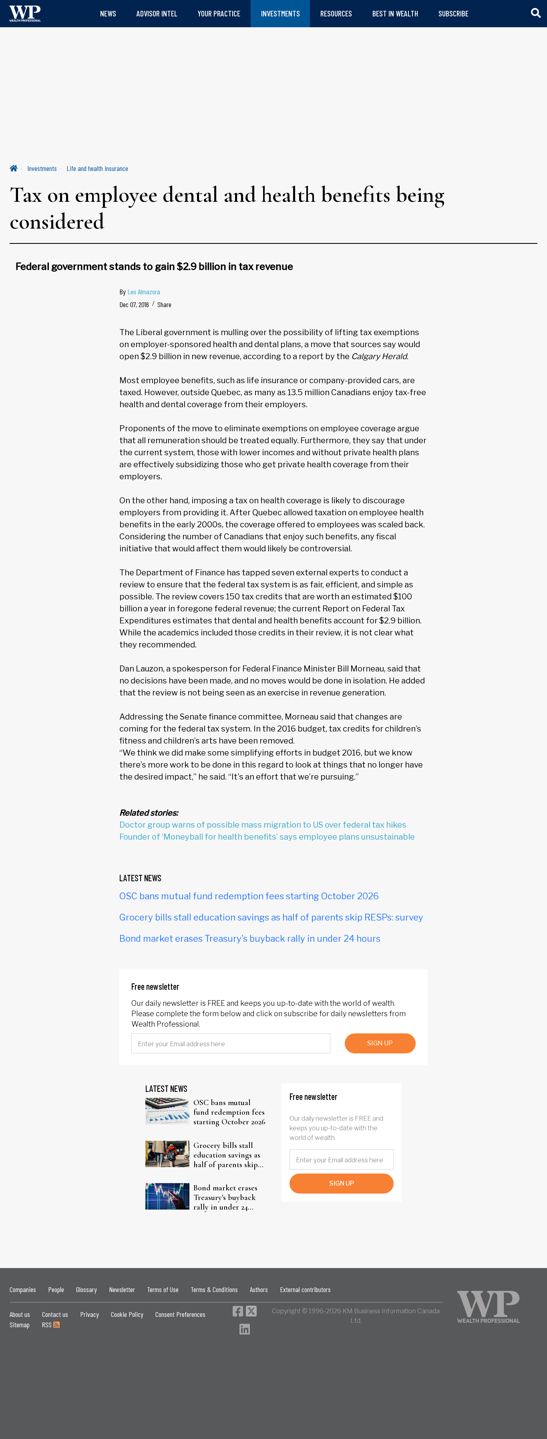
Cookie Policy (127, 1314)
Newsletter (122, 1289)
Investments (42, 168)
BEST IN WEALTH (395, 13)
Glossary (86, 1289)
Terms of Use (163, 1289)
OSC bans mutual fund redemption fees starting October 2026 (249, 896)
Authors (259, 1289)
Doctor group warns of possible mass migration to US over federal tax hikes (262, 825)
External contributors (305, 1289)
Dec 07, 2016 (134, 304)
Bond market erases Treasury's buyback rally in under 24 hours (249, 938)
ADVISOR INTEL (157, 13)
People (56, 1289)
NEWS (108, 13)
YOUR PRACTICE (219, 13)
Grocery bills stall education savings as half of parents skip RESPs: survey (271, 917)
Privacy (89, 1314)
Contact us (55, 1314)
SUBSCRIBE (453, 13)
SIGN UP (380, 1043)
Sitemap (20, 1324)
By (139, 291)
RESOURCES (336, 13)
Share (164, 304)
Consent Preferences (180, 1314)
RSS (47, 1324)
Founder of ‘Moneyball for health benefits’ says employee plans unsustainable (267, 837)
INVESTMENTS (280, 13)
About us (20, 1314)
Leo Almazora (143, 291)
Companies (23, 1289)
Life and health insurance (97, 168)
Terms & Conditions (214, 1289)
